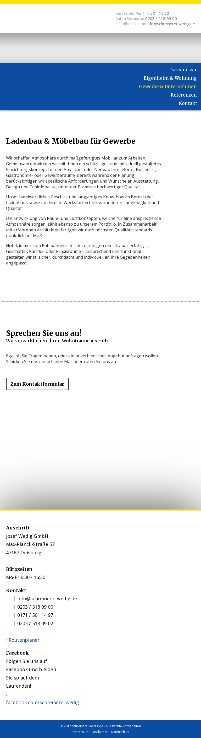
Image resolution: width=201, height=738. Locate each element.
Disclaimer (100, 732)
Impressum (80, 732)
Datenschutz (120, 732)
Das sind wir (183, 70)
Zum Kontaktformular (37, 384)
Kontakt (188, 103)
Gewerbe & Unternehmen (168, 86)
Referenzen (184, 95)
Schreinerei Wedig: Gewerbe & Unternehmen (29, 19)
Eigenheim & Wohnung (170, 78)
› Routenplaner (23, 640)
